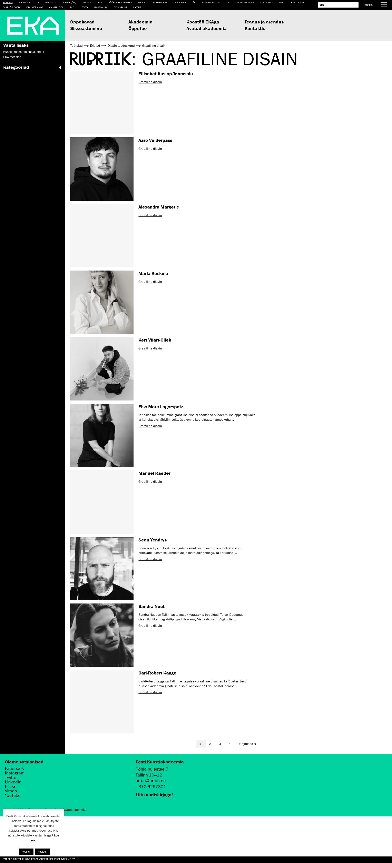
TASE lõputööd (11, 7)
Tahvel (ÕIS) (69, 2)
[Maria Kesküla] (102, 302)
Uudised (7, 2)
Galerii (142, 2)
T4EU (72, 7)
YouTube (13, 795)
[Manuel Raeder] (102, 502)
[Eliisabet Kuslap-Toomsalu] (102, 102)
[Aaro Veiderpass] (102, 169)
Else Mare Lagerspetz (160, 406)
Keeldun (42, 851)
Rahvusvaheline (211, 2)
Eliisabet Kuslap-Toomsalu (165, 73)
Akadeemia (140, 21)
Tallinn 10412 (149, 775)
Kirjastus (180, 2)
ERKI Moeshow (34, 7)
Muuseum (50, 2)
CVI (228, 2)
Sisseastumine (86, 28)
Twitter (11, 777)
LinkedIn (13, 782)
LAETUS (137, 7)
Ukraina (98, 7)
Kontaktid (255, 28)
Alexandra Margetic (158, 206)
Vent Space (266, 2)
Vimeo (11, 791)
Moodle (86, 2)
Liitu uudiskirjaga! (154, 794)
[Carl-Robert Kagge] (102, 701)
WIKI (100, 2)
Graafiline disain (150, 82)
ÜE (194, 2)
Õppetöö (137, 28)
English (369, 5)
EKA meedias (12, 57)
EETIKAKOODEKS (245, 2)
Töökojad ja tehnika (120, 2)
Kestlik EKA (297, 2)
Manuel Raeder (154, 473)
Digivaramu (120, 7)
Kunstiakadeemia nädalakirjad (23, 52)
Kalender (24, 2)
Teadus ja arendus (264, 21)
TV (38, 2)
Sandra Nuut (151, 606)
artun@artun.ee (151, 780)
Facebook (14, 768)
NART (282, 2)
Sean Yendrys (152, 539)
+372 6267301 (151, 786)
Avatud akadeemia (206, 28)
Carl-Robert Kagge (157, 672)
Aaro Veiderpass (155, 140)
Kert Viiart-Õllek (154, 339)
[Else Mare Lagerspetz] (102, 435)
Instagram (15, 773)
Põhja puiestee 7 (152, 769)
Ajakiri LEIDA (56, 7)
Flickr (10, 786)
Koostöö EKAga (202, 21)
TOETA (85, 7)
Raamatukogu (160, 2)
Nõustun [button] (26, 851)
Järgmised (245, 744)
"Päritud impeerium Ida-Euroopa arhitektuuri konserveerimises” (39, 859)
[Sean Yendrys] (102, 568)
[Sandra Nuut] (102, 635)
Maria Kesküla (153, 273)
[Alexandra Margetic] (102, 235)
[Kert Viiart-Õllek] (102, 368)
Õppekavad (82, 21)
